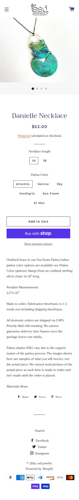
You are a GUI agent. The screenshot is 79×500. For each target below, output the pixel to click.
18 (45, 160)
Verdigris (27, 193)
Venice (43, 184)
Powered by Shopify (39, 469)
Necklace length (39, 151)
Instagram (41, 453)
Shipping (24, 136)
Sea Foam (51, 193)
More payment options (38, 243)
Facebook (42, 441)
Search (39, 431)
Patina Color (39, 175)
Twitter (42, 447)
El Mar (39, 203)
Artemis (23, 184)
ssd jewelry (44, 463)
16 (34, 160)
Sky (60, 184)
